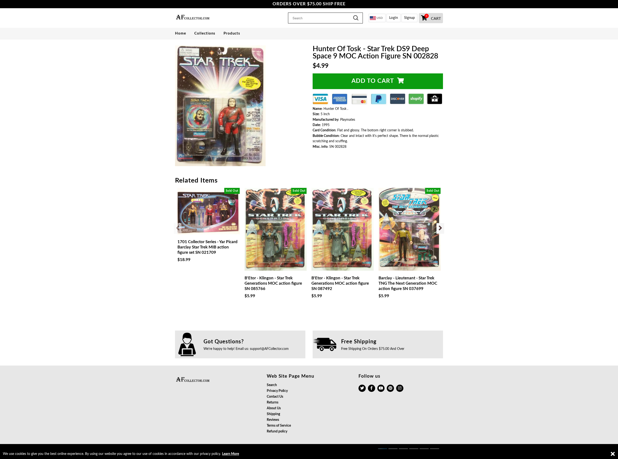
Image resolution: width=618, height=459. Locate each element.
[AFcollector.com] (206, 18)
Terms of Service (279, 425)
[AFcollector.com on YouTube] (381, 388)
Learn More (230, 454)
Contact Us (275, 396)
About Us (274, 408)
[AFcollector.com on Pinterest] (390, 388)
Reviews (273, 420)
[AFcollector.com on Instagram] (399, 388)
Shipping (273, 414)
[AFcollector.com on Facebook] (371, 388)
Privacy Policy (277, 391)
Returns (272, 402)
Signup (409, 18)
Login (393, 18)
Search (272, 385)
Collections (204, 33)
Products (232, 33)
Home (180, 33)
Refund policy (277, 431)
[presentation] (178, 228)
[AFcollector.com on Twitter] (362, 388)
